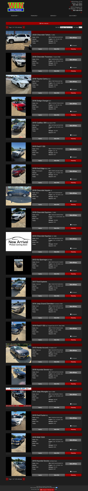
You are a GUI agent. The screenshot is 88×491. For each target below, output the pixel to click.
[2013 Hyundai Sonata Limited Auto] (18, 466)
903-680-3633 (77, 5)
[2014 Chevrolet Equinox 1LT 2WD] (18, 241)
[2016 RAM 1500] (18, 442)
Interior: (34, 39)
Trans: (34, 43)
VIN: (50, 37)
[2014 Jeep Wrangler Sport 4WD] (18, 397)
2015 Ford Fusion (40, 415)
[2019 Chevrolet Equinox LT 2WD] (18, 217)
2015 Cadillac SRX (44, 123)
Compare (74, 45)
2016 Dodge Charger (41, 101)
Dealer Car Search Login (34, 487)
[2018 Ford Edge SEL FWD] (18, 174)
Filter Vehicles (44, 23)
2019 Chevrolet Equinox (44, 212)
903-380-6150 (77, 10)
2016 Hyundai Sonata (42, 370)
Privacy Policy (49, 486)
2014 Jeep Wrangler (43, 392)
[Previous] (7, 27)
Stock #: (51, 43)
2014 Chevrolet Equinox (44, 236)
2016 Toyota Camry (41, 79)
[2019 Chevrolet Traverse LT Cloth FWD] (18, 62)
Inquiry (40, 49)
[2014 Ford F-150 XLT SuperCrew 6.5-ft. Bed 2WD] (18, 331)
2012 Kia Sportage (42, 260)
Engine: (51, 39)
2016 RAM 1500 (38, 437)
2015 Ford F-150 (38, 146)
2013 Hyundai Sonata (44, 461)
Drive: (34, 41)
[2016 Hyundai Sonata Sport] (18, 375)
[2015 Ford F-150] (18, 152)
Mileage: (51, 41)
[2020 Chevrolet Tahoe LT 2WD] (18, 40)
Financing (73, 49)
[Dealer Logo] (16, 7)
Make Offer (56, 49)
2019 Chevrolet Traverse (46, 57)
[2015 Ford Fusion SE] (18, 420)
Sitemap (46, 487)
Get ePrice (73, 38)
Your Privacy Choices (51, 487)
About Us (40, 486)
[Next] (23, 27)
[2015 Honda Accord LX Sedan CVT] (18, 353)
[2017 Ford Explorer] (18, 287)
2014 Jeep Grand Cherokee (47, 304)
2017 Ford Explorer (39, 282)
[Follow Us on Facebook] (81, 12)
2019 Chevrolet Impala (42, 190)
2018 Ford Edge (41, 168)
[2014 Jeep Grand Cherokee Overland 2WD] (18, 309)
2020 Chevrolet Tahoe (43, 35)
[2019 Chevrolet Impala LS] (18, 196)
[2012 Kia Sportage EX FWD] (18, 265)
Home (37, 486)
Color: (34, 37)
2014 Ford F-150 (48, 326)
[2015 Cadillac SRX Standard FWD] (18, 128)
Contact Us (44, 486)
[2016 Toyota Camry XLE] (18, 84)
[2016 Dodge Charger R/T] (18, 106)
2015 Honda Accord (44, 348)
